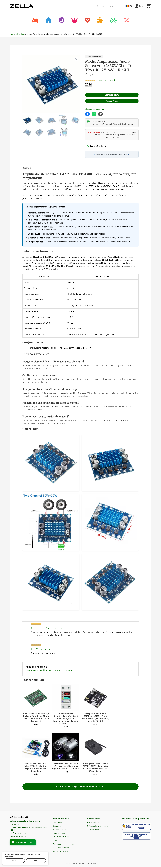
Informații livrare (59, 833)
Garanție (56, 840)
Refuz (36, 860)
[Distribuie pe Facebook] (87, 114)
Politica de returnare (61, 837)
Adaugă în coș (112, 101)
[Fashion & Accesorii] (74, 20)
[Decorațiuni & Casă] (48, 20)
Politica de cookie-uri (61, 847)
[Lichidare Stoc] (126, 20)
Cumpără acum (112, 95)
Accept (14, 860)
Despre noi (57, 822)
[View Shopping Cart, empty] (148, 6)
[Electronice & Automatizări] (61, 20)
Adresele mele (93, 829)
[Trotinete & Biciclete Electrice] (113, 20)
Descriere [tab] (26, 168)
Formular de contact (24, 842)
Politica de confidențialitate (63, 844)
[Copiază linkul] (100, 114)
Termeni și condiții (60, 851)
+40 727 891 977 (23, 833)
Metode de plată (59, 829)
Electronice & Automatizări (97, 109)
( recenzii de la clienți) (106, 80)
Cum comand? (58, 826)
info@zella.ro (21, 836)
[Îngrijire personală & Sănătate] (88, 20)
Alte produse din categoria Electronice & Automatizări (80, 786)
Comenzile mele (93, 822)
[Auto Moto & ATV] (35, 20)
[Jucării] (100, 20)
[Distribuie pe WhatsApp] (94, 114)
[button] (76, 59)
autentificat (42, 670)
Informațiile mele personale (98, 826)
